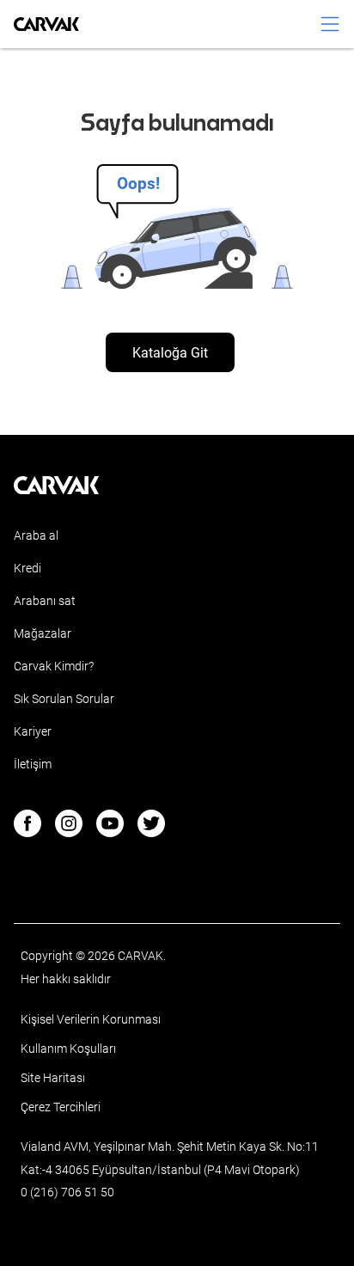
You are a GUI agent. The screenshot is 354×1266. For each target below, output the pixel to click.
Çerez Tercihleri (61, 1107)
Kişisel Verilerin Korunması (91, 1019)
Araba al (36, 535)
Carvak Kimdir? (54, 666)
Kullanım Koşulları (68, 1048)
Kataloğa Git (170, 353)
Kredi (27, 568)
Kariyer (33, 731)
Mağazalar (42, 633)
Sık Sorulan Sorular (64, 699)
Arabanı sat (45, 601)
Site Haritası (53, 1078)
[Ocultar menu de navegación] (330, 24)
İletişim (33, 764)
